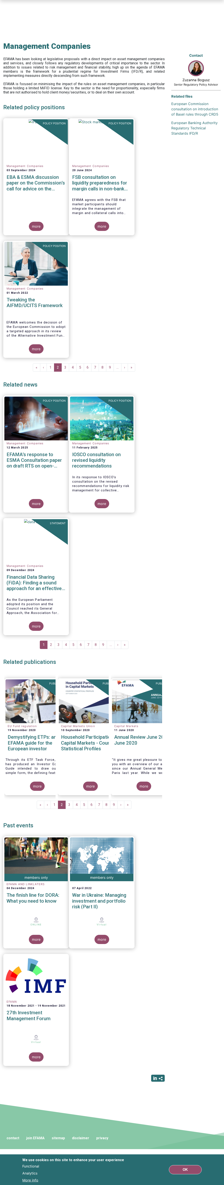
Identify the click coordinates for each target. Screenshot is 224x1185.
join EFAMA (35, 1138)
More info (30, 1180)
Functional (30, 1166)
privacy (102, 1138)
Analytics (29, 1173)
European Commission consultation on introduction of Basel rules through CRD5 (194, 109)
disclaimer (80, 1138)
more (36, 226)
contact (13, 1138)
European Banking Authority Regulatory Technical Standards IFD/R (194, 128)
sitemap (58, 1138)
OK (185, 1169)
